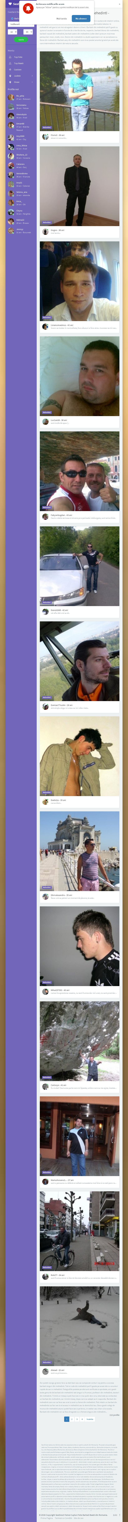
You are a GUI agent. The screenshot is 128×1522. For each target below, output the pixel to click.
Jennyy (19, 229)
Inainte (90, 1419)
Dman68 (20, 123)
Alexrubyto (21, 114)
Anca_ (19, 201)
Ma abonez (81, 18)
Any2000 (20, 136)
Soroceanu (21, 105)
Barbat (17, 18)
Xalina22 (20, 219)
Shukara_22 (21, 154)
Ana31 (19, 182)
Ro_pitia (20, 95)
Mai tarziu (62, 18)
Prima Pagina (47, 1518)
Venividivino (22, 173)
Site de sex (78, 1518)
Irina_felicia (21, 145)
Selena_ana (21, 192)
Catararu (20, 164)
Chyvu (19, 210)
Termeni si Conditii (63, 1518)
